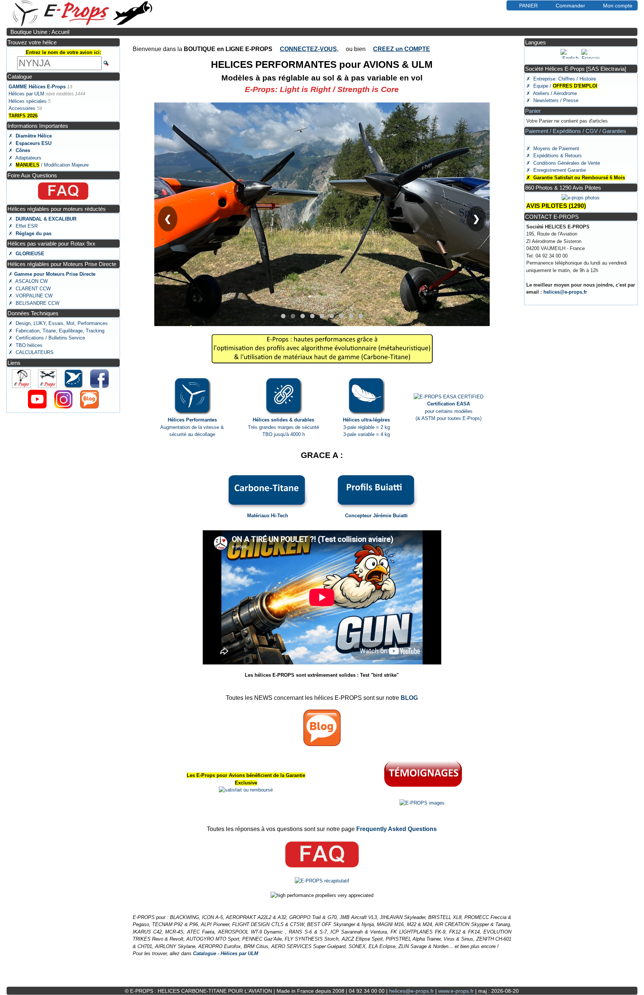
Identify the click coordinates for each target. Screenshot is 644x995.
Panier (533, 111)
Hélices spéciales (28, 101)
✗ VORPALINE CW (31, 295)
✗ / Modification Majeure (49, 165)
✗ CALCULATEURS (31, 352)
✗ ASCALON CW (28, 281)
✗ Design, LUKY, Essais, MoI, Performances (58, 323)
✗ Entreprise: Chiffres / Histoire (561, 79)
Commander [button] (570, 6)
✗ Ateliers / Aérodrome (551, 93)
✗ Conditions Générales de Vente (563, 163)
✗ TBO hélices (25, 345)
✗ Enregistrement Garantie (556, 170)
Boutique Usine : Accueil (39, 32)
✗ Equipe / (561, 86)
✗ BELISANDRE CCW (34, 303)
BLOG (409, 698)
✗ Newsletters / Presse (552, 100)
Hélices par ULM (26, 94)
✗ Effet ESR (23, 226)
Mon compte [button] (617, 6)
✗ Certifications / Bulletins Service (47, 338)
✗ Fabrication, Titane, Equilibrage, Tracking (56, 331)
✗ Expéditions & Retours (554, 155)
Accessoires (22, 108)
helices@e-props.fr (565, 292)
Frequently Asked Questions (396, 829)
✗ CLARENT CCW (30, 288)
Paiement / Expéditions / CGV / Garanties (575, 131)
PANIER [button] (528, 6)
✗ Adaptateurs (25, 158)
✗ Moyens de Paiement (552, 148)
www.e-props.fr (456, 991)
